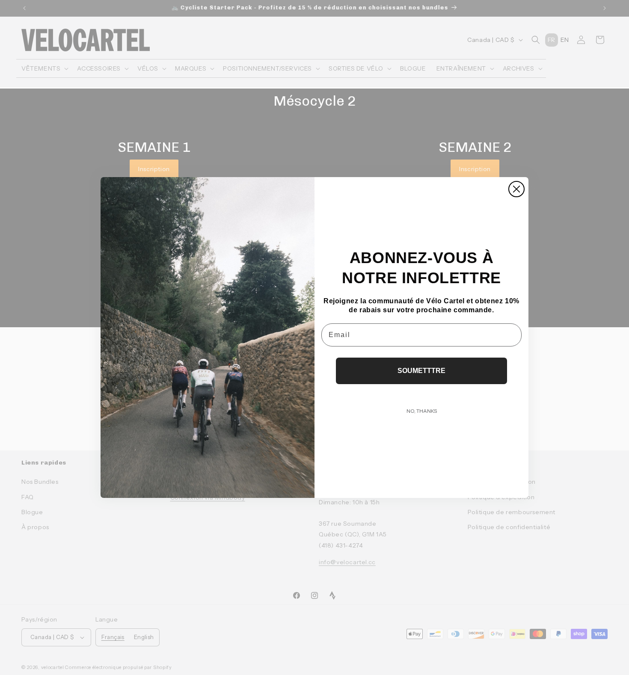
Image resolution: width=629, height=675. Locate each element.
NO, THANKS (421, 411)
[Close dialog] (516, 189)
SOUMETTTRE (421, 370)
